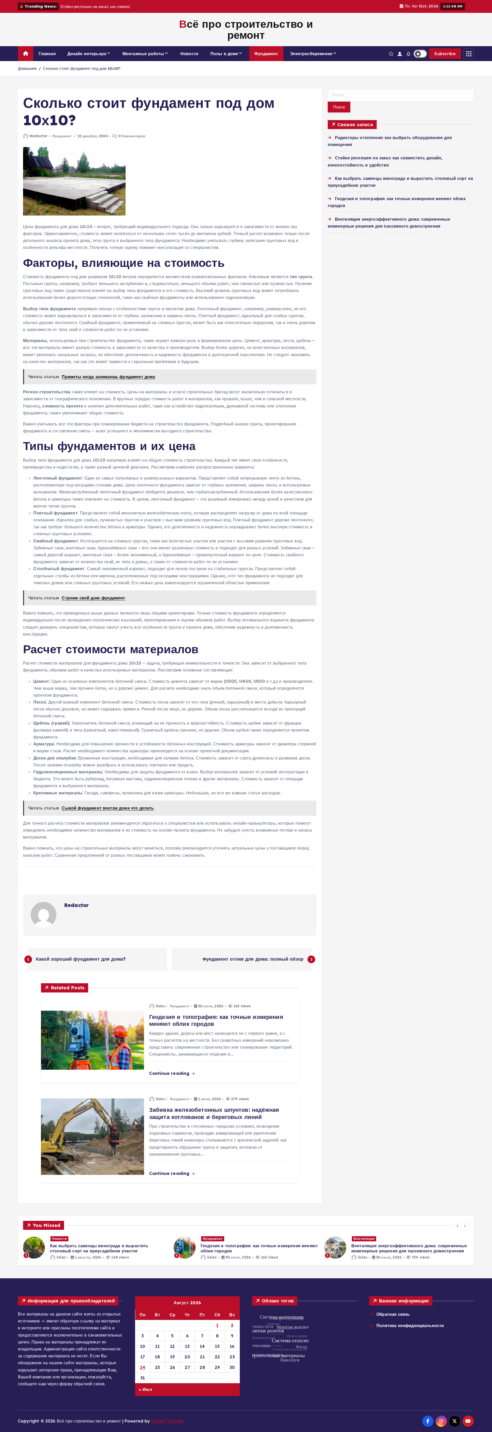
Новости (189, 53)
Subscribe (445, 53)
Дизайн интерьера (86, 53)
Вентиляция (213, 1239)
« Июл (145, 1389)
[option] (95, 1247)
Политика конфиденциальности (410, 1325)
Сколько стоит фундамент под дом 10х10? (81, 68)
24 (143, 1367)
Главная (47, 53)
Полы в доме (224, 53)
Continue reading (170, 1073)
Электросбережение (311, 53)
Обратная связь (393, 1314)
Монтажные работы (143, 53)
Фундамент (266, 53)
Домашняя (27, 68)
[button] (458, 1226)
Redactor (38, 136)
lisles (160, 1006)
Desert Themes (167, 1421)
